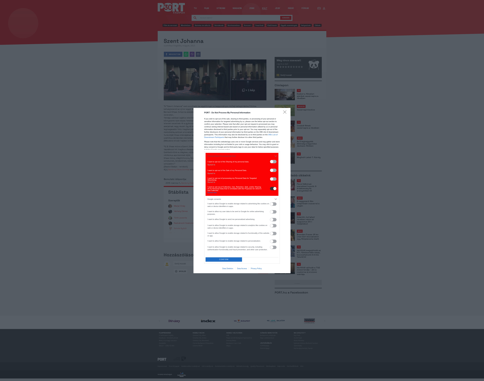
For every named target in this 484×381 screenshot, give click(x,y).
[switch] (273, 161)
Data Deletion (227, 268)
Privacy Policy (256, 268)
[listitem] (242, 156)
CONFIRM (224, 259)
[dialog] (242, 190)
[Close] (285, 112)
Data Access (242, 268)
